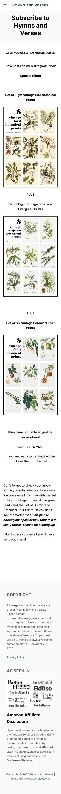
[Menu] (5, 5)
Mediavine (43, 778)
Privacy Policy (16, 657)
